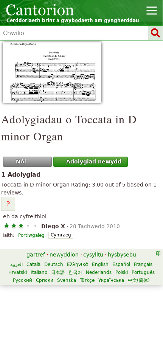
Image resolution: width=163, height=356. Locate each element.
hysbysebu (122, 255)
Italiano (39, 272)
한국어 (75, 272)
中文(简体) (139, 280)
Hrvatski (17, 272)
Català (33, 264)
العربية (16, 264)
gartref (35, 255)
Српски (44, 280)
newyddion (64, 255)
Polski (121, 272)
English (100, 264)
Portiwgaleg (31, 235)
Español (121, 264)
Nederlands (99, 272)
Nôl (21, 162)
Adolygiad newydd (93, 162)
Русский (22, 280)
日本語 (58, 272)
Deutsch (53, 264)
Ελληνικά (77, 264)
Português (143, 272)
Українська (111, 280)
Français (143, 264)
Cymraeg (61, 235)
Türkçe (87, 280)
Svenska (66, 280)
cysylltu (93, 255)
